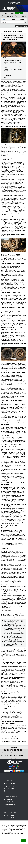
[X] (17, 750)
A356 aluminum (12, 147)
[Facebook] (5, 750)
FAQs (5, 77)
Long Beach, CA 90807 (10, 786)
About (11, 755)
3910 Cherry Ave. (10, 783)
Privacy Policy (9, 799)
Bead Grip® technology (12, 266)
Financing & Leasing (19, 755)
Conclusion (6, 73)
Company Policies (10, 804)
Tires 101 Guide (9, 815)
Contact (7, 755)
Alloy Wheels (16, 736)
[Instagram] (8, 750)
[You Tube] (11, 750)
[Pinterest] (14, 750)
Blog (2, 755)
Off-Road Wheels (14, 738)
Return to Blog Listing (21, 26)
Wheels (24, 741)
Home (3, 753)
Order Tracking (9, 802)
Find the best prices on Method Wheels (11, 543)
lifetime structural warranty (16, 464)
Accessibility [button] (15, 3)
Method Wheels (5, 81)
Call (14, 2)
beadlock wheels (11, 312)
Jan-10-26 (6, 31)
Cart (8, 16)
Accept (24, 840)
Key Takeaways (7, 75)
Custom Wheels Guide (11, 818)
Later (22, 16)
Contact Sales (10, 788)
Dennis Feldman (18, 31)
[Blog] (20, 750)
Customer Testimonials (11, 807)
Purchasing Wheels (6, 741)
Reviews (14, 741)
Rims (19, 741)
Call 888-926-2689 (11, 791)
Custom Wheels (5, 738)
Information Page (19, 753)
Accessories (13, 758)
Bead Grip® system (18, 441)
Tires (12, 753)
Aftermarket (8, 736)
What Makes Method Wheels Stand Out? (13, 60)
